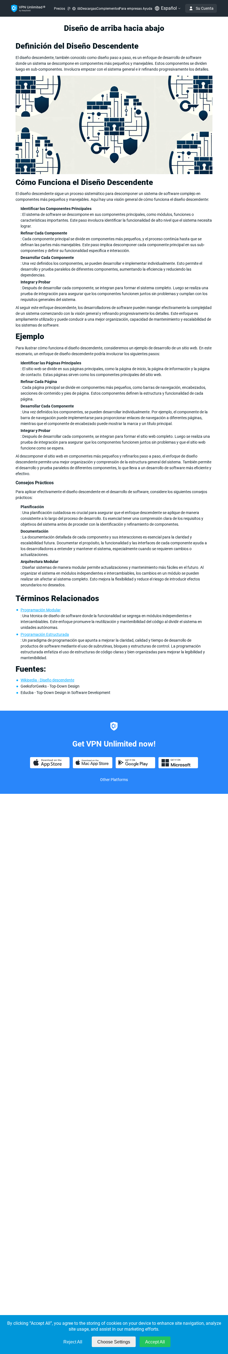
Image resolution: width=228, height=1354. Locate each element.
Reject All (72, 1342)
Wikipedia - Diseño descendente (47, 680)
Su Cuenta (205, 8)
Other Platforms (114, 779)
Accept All (155, 1342)
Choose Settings (113, 1342)
